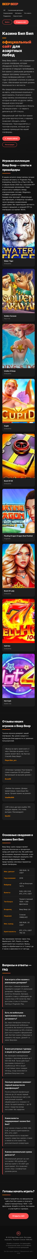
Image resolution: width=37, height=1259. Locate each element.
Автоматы (18, 13)
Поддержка (7, 16)
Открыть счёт (21, 22)
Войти (7, 22)
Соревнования (8, 13)
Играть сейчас (12, 138)
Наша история (17, 16)
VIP (4, 10)
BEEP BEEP (10, 4)
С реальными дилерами (15, 10)
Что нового (27, 13)
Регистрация (9, 144)
